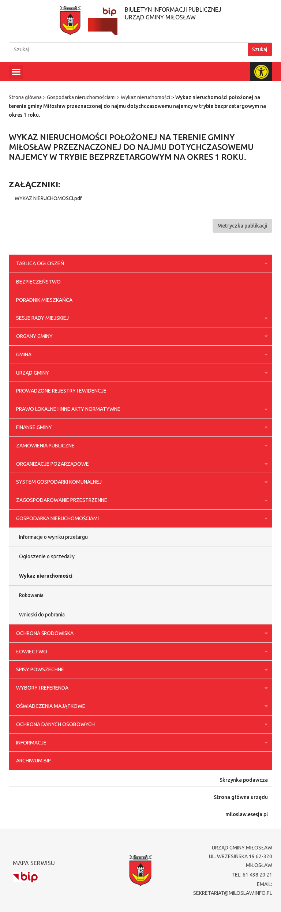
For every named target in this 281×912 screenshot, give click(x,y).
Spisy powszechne (40, 669)
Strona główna (25, 97)
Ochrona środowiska (45, 633)
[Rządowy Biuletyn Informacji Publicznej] (25, 877)
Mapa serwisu (34, 863)
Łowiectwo (31, 651)
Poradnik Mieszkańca (44, 300)
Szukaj (259, 49)
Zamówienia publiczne (45, 446)
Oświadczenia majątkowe (50, 706)
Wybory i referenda (42, 688)
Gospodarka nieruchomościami (81, 97)
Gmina (23, 354)
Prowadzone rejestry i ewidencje (61, 391)
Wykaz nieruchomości (145, 97)
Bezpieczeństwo (38, 282)
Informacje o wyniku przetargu (53, 537)
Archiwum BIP (33, 760)
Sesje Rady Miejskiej (42, 318)
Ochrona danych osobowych (55, 724)
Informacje (31, 743)
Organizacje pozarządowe (52, 464)
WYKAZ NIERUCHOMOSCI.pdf (48, 198)
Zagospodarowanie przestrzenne (61, 500)
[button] (16, 72)
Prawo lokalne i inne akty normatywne (68, 409)
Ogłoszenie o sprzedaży (47, 556)
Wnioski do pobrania (42, 615)
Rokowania (31, 595)
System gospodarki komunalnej (59, 482)
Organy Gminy (34, 336)
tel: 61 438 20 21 (252, 875)
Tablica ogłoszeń (40, 263)
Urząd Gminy (32, 373)
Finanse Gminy (34, 427)
